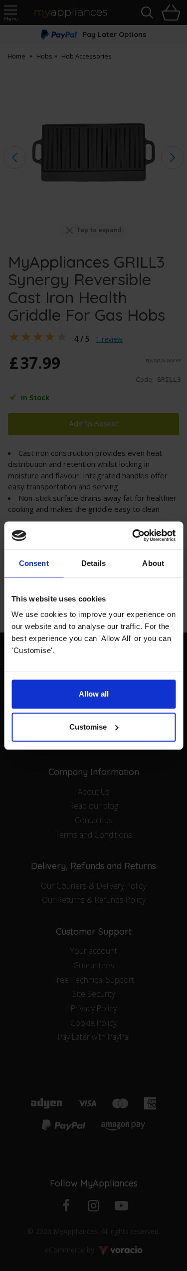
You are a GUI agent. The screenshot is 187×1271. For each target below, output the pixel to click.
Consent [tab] (34, 563)
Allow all (94, 694)
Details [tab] (93, 563)
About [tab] (153, 563)
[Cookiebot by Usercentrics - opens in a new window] (133, 535)
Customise (88, 727)
